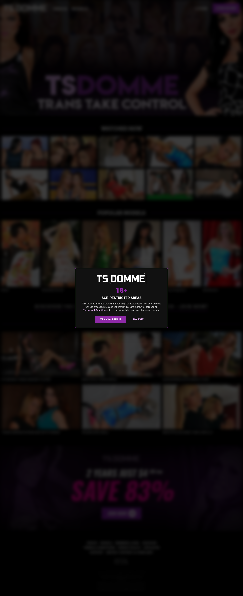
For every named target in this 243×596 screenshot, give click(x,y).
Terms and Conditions (95, 310)
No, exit (138, 319)
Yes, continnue (110, 319)
